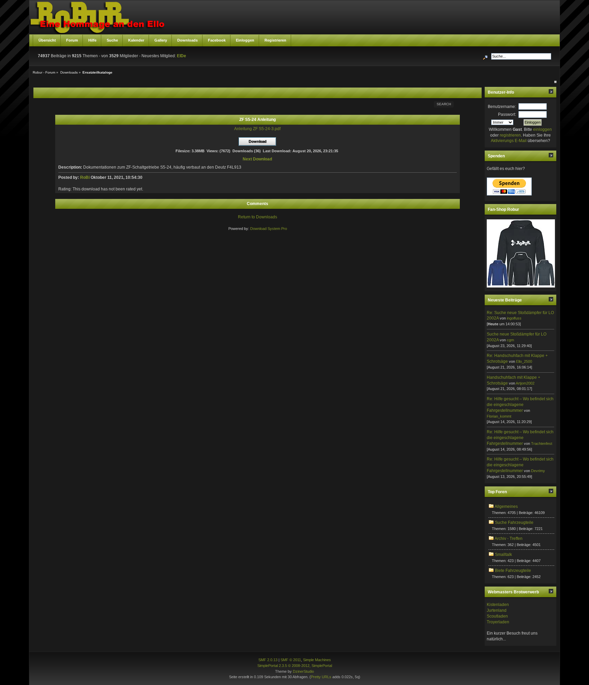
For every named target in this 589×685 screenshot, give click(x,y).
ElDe (181, 55)
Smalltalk (503, 554)
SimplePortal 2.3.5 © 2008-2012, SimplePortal (294, 666)
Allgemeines (506, 506)
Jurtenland (497, 610)
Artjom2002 (525, 383)
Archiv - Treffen (509, 538)
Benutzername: (502, 106)
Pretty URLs (321, 677)
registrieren (510, 135)
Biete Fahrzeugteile (513, 570)
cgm (510, 340)
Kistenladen (498, 604)
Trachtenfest (541, 443)
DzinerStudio (303, 671)
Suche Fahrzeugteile (514, 522)
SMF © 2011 (291, 660)
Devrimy (538, 471)
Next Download (257, 159)
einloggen (542, 129)
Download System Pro (268, 229)
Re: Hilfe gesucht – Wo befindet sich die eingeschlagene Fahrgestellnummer (520, 404)
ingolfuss (514, 318)
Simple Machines (317, 660)
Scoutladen (497, 616)
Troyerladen (498, 622)
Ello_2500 (524, 361)
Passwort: (507, 114)
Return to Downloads (257, 217)
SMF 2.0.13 (267, 660)
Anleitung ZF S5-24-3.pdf (257, 128)
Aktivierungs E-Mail (509, 140)
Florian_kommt (499, 416)
